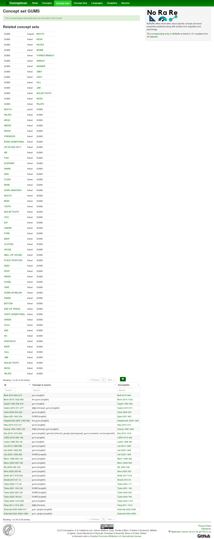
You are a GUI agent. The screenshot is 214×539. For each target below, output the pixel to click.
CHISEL (7, 281)
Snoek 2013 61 (124, 479)
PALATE (40, 44)
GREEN (7, 319)
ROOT (7, 271)
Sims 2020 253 (124, 471)
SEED (6, 265)
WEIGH (7, 276)
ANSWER (41, 66)
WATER (7, 125)
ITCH (6, 217)
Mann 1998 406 (124, 458)
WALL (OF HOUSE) (13, 254)
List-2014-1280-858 (13, 445)
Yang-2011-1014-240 (13, 505)
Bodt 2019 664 (124, 395)
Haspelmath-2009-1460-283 (17, 420)
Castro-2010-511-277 (14, 407)
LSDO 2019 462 (124, 437)
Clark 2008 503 (124, 412)
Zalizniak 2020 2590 (126, 509)
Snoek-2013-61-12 (12, 479)
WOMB (40, 50)
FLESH (7, 179)
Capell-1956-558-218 (13, 403)
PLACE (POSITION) (13, 260)
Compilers (112, 2)
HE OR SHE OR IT (12, 147)
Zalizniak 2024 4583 (126, 513)
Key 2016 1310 (124, 433)
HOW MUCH (10, 341)
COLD (7, 324)
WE (5, 152)
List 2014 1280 (124, 445)
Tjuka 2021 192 (124, 488)
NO (5, 335)
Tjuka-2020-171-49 (13, 483)
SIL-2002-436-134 (12, 467)
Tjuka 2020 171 (124, 483)
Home (35, 2)
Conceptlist (123, 384)
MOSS (40, 39)
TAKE (6, 287)
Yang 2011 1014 (124, 505)
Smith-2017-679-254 (13, 475)
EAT (6, 222)
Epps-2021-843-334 (13, 416)
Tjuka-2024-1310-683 (14, 500)
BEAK (6, 200)
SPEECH (41, 60)
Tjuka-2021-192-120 (13, 488)
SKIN (6, 174)
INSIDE (7, 298)
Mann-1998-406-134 (13, 458)
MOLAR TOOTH (44, 93)
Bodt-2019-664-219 (13, 395)
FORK (7, 233)
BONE (7, 184)
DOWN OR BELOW (13, 292)
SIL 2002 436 (123, 467)
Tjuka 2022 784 (124, 496)
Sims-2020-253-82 (12, 471)
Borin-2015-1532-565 (14, 399)
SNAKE (7, 168)
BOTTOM (8, 303)
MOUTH (40, 33)
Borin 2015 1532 (125, 399)
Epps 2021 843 (124, 416)
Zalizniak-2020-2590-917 (15, 509)
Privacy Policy (204, 525)
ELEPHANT (9, 163)
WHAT (7, 346)
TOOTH (7, 206)
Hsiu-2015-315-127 (13, 424)
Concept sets (62, 3)
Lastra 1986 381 (124, 441)
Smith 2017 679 (124, 475)
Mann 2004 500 (124, 462)
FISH (6, 157)
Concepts (47, 2)
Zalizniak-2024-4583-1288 (16, 513)
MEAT (7, 238)
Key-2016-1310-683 (13, 433)
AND (6, 330)
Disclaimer (206, 528)
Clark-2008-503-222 (13, 412)
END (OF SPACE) (12, 308)
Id (5, 384)
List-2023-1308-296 (13, 454)
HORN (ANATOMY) (13, 190)
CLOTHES (8, 244)
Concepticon (18, 3)
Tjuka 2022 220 (124, 492)
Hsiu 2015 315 (124, 424)
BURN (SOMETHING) (14, 141)
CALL (6, 351)
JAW (39, 87)
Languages (97, 2)
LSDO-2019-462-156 (13, 437)
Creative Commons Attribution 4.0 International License (115, 536)
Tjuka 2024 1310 (125, 500)
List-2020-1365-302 (13, 450)
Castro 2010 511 (125, 407)
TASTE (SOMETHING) (14, 314)
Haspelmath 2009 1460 (128, 420)
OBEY (39, 71)
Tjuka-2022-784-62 (13, 496)
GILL (39, 82)
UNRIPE (8, 227)
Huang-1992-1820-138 (14, 429)
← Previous (94, 379)
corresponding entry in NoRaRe (165, 33)
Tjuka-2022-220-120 (13, 492)
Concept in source (41, 384)
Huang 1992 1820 (125, 429)
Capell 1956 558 (124, 403)
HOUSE (7, 249)
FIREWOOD (9, 136)
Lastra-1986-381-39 (13, 441)
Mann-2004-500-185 (13, 462)
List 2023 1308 (124, 454)
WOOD (7, 130)
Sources (125, 2)
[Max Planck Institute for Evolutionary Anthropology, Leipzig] (9, 529)
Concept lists (80, 2)
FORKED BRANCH (45, 55)
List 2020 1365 (124, 450)
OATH (39, 76)
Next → (111, 379)
